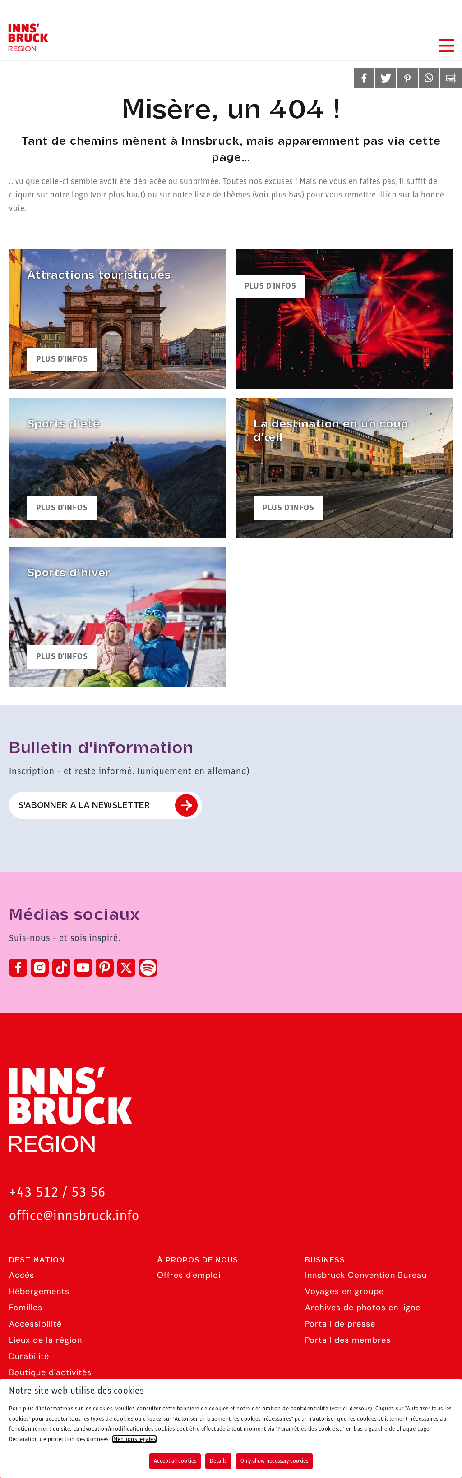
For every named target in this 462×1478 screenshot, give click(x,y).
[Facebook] (18, 968)
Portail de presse (340, 1323)
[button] (364, 78)
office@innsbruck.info (74, 1216)
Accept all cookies (175, 1461)
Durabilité (29, 1356)
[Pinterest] (105, 968)
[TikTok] (61, 968)
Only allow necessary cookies (274, 1461)
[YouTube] (83, 968)
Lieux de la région (45, 1340)
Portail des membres (348, 1340)
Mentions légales (134, 1439)
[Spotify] (148, 968)
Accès (21, 1275)
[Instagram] (40, 968)
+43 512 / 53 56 (57, 1192)
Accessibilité (35, 1323)
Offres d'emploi (189, 1275)
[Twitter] (126, 968)
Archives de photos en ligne (362, 1307)
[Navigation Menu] (446, 45)
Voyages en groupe (344, 1291)
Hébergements (39, 1291)
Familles (25, 1307)
